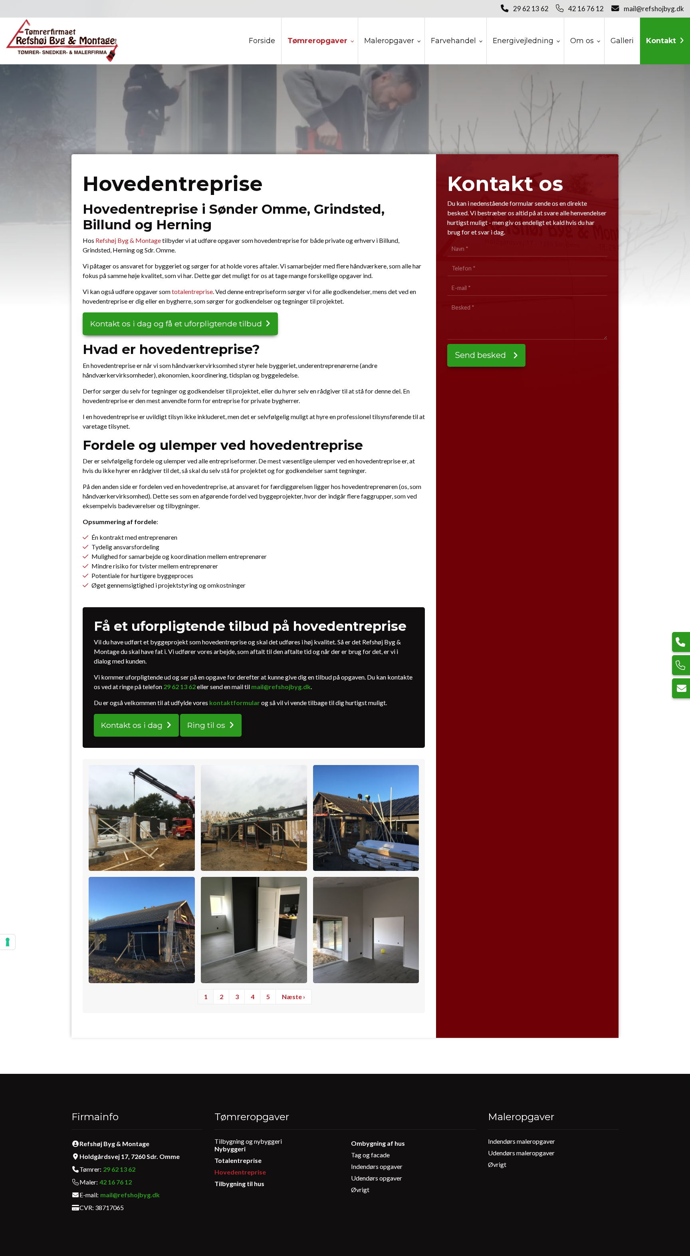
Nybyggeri (230, 1149)
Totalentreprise (238, 1160)
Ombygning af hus (378, 1143)
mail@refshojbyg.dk (654, 8)
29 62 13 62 (531, 8)
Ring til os (206, 725)
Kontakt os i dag (132, 725)
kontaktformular (234, 702)
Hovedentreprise (240, 1172)
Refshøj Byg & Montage (128, 240)
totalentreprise (192, 291)
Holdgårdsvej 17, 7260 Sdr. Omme (129, 1156)
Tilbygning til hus (239, 1183)
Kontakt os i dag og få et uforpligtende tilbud (176, 323)
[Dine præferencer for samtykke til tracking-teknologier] (7, 942)
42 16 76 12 (586, 8)
